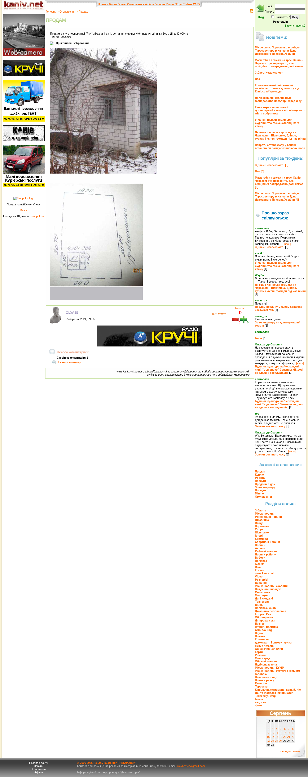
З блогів (260, 510)
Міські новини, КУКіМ (269, 667)
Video (259, 576)
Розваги (260, 655)
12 (280, 732)
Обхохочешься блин (269, 648)
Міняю (259, 493)
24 (272, 740)
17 (272, 736)
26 (280, 740)
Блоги (113, 4)
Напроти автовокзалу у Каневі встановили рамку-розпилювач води (280, 146)
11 (276, 732)
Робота (260, 477)
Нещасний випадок (268, 589)
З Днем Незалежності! (269, 72)
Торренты (261, 686)
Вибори (260, 557)
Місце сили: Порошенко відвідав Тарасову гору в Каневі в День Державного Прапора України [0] (277, 196)
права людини (264, 645)
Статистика (262, 592)
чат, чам (260, 702)
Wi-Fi (196, 4)
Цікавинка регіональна (270, 611)
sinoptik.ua (37, 216)
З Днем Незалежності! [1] (271, 165)
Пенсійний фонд (266, 677)
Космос (260, 570)
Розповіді (261, 579)
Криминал (262, 639)
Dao (257, 78)
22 (292, 736)
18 (276, 736)
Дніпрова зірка (265, 620)
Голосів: (240, 308)
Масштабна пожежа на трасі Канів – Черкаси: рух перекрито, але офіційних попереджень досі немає (279, 63)
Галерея (160, 4)
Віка (258, 567)
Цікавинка (262, 519)
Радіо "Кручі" (175, 4)
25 (276, 740)
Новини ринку (264, 680)
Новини (103, 4)
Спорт (259, 529)
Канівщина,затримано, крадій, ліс (278, 689)
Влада (259, 523)
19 (280, 736)
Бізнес (122, 4)
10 (272, 732)
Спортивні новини (267, 542)
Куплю (259, 474)
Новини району (265, 554)
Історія (259, 535)
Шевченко (262, 532)
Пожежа (260, 636)
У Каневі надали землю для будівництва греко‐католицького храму (277, 123)
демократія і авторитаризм (273, 642)
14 (288, 732)
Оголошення (135, 4)
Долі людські (264, 598)
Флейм (259, 564)
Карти (259, 652)
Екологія (261, 683)
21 (288, 736)
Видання (261, 582)
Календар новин (290, 751)
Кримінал (261, 538)
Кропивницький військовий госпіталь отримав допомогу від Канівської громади (277, 88)
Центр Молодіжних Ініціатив (274, 692)
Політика (261, 560)
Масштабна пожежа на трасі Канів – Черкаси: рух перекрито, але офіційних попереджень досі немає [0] (279, 182)
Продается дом (265, 484)
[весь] (287, 243)
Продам (83, 11)
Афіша (149, 4)
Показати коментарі (69, 362)
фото (258, 705)
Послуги (260, 481)
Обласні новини (266, 661)
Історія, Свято (264, 614)
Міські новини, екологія (271, 586)
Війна (259, 604)
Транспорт (262, 601)
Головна (51, 11)
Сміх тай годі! (264, 630)
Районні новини (266, 551)
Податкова (262, 526)
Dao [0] (259, 171)
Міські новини (264, 513)
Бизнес (259, 623)
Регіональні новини (268, 516)
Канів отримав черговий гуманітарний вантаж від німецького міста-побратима (279, 110)
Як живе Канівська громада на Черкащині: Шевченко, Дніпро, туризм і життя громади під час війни (280, 135)
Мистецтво (262, 595)
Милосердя (262, 658)
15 (292, 732)
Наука (259, 633)
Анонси (260, 548)
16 (268, 736)
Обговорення (264, 617)
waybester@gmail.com (191, 766)
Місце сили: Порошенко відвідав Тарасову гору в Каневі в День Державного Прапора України (277, 50)
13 (284, 732)
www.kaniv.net (264, 573)
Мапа (188, 4)
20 (284, 736)
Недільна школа (266, 664)
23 (268, 740)
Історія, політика (266, 626)
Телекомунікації (266, 696)
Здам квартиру (265, 487)
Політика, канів (265, 608)
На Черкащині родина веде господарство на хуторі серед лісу (278, 99)
